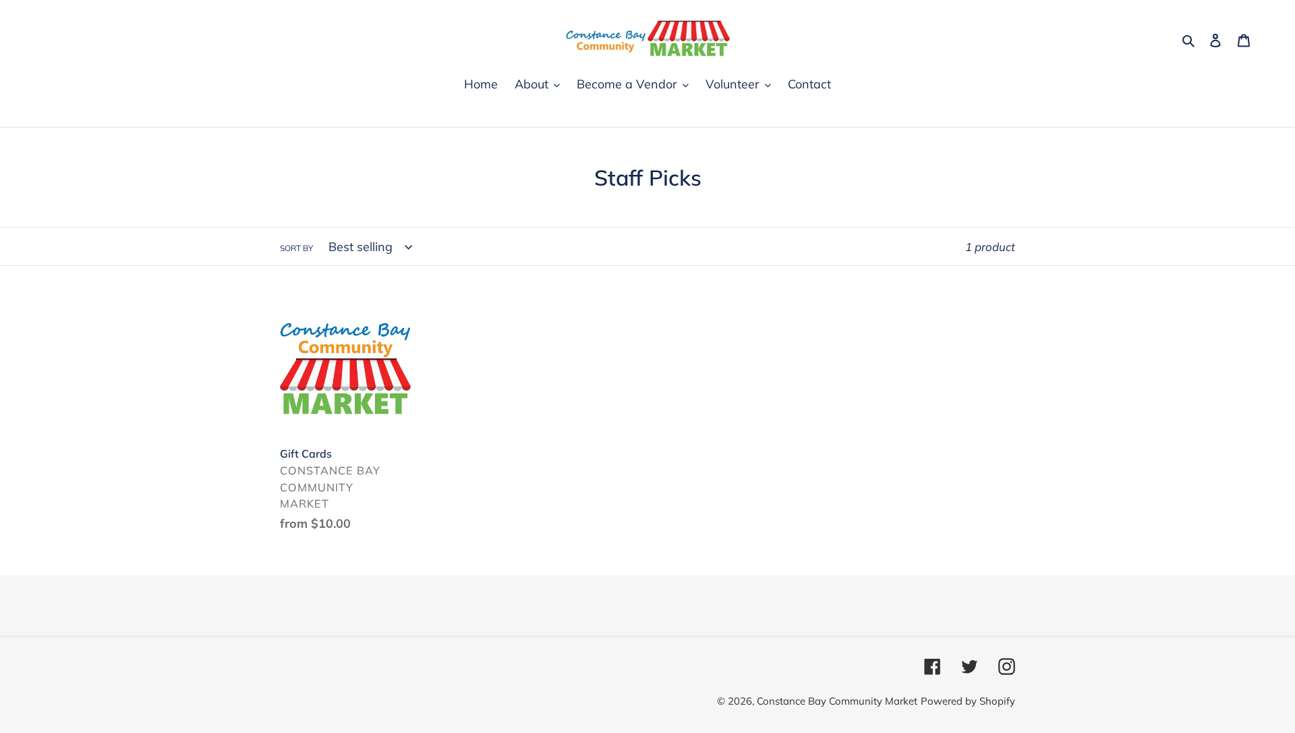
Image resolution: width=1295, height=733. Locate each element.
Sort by (296, 248)
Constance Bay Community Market (837, 701)
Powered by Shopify (968, 701)
